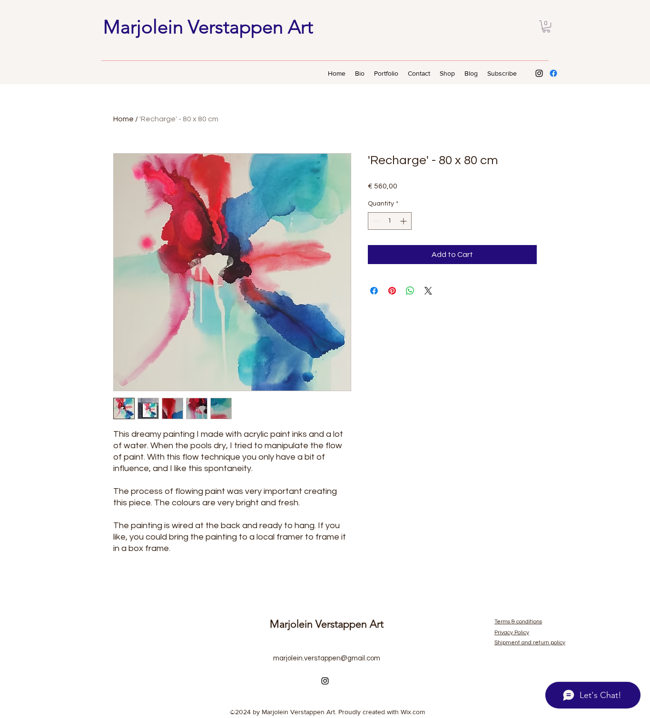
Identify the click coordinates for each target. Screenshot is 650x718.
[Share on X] (428, 290)
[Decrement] (375, 221)
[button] (546, 26)
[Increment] (404, 221)
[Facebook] (553, 73)
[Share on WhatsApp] (410, 290)
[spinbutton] (389, 221)
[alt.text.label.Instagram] (539, 73)
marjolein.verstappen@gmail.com (326, 658)
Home (123, 119)
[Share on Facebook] (374, 290)
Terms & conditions (518, 622)
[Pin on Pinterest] (392, 290)
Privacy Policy (511, 632)
